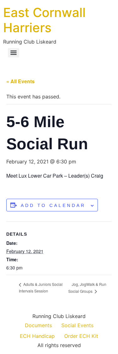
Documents (38, 325)
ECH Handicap (37, 336)
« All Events (20, 81)
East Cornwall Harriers (44, 20)
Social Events (77, 325)
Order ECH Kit (81, 336)
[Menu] (13, 52)
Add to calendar (53, 205)
